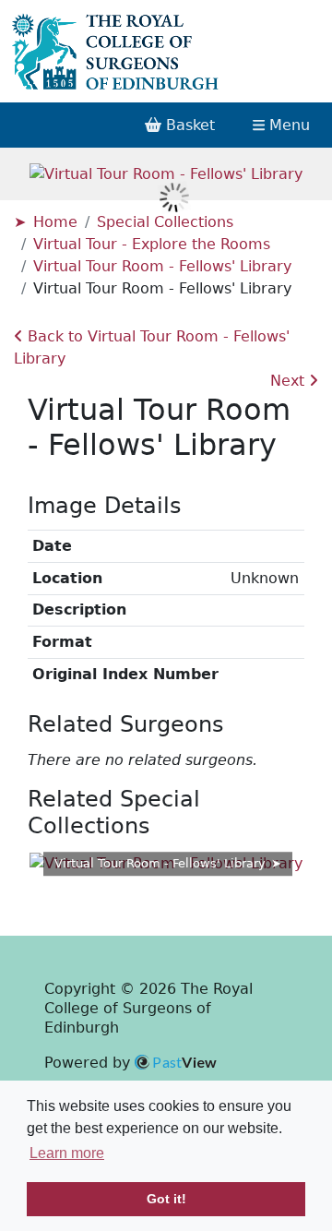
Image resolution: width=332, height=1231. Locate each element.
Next (289, 380)
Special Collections (165, 222)
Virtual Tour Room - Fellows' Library (162, 266)
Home (55, 222)
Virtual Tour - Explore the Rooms (151, 244)
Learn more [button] (67, 1153)
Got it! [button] (166, 1198)
